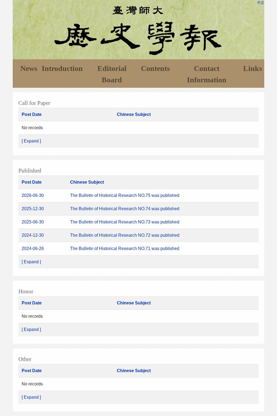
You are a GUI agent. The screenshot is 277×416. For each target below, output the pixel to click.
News (28, 68)
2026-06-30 (33, 195)
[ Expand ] (31, 141)
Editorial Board (112, 74)
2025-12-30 (33, 208)
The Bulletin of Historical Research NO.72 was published (124, 235)
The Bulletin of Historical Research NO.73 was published (124, 222)
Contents (155, 68)
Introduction (62, 68)
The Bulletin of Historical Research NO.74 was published (125, 208)
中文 (260, 3)
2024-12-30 (33, 235)
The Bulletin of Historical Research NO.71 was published (124, 248)
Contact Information (206, 74)
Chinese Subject (134, 114)
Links (252, 68)
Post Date (32, 114)
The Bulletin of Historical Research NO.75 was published (125, 195)
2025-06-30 (33, 222)
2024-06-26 (33, 248)
